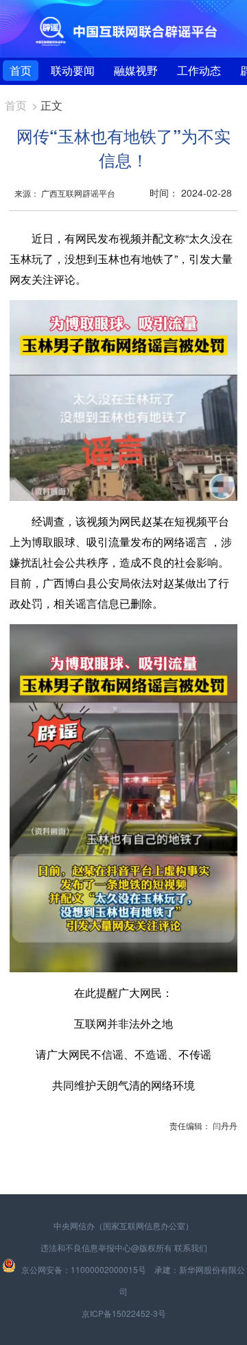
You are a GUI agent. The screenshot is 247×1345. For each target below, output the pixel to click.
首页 (21, 70)
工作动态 (199, 70)
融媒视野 (136, 70)
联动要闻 (73, 70)
